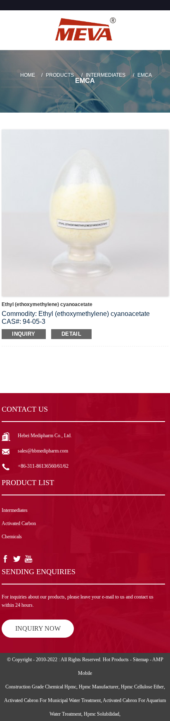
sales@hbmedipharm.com (43, 451)
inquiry (23, 334)
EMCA (144, 75)
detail (71, 334)
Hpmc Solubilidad (101, 714)
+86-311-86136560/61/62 (43, 466)
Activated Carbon (19, 523)
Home (27, 75)
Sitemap (141, 659)
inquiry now (38, 628)
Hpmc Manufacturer (98, 687)
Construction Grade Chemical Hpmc (40, 687)
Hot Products (116, 659)
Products (60, 75)
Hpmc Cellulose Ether (142, 687)
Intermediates (105, 75)
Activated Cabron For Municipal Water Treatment (52, 700)
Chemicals (12, 537)
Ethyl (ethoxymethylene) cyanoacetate (47, 304)
